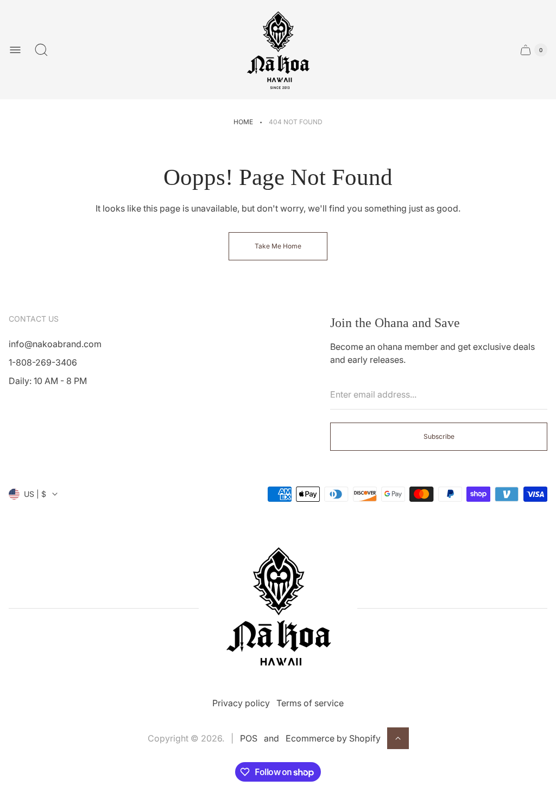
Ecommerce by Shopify (333, 738)
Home (243, 122)
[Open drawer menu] (15, 50)
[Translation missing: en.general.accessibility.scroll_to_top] (398, 738)
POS (248, 738)
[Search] (41, 50)
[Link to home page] (278, 608)
